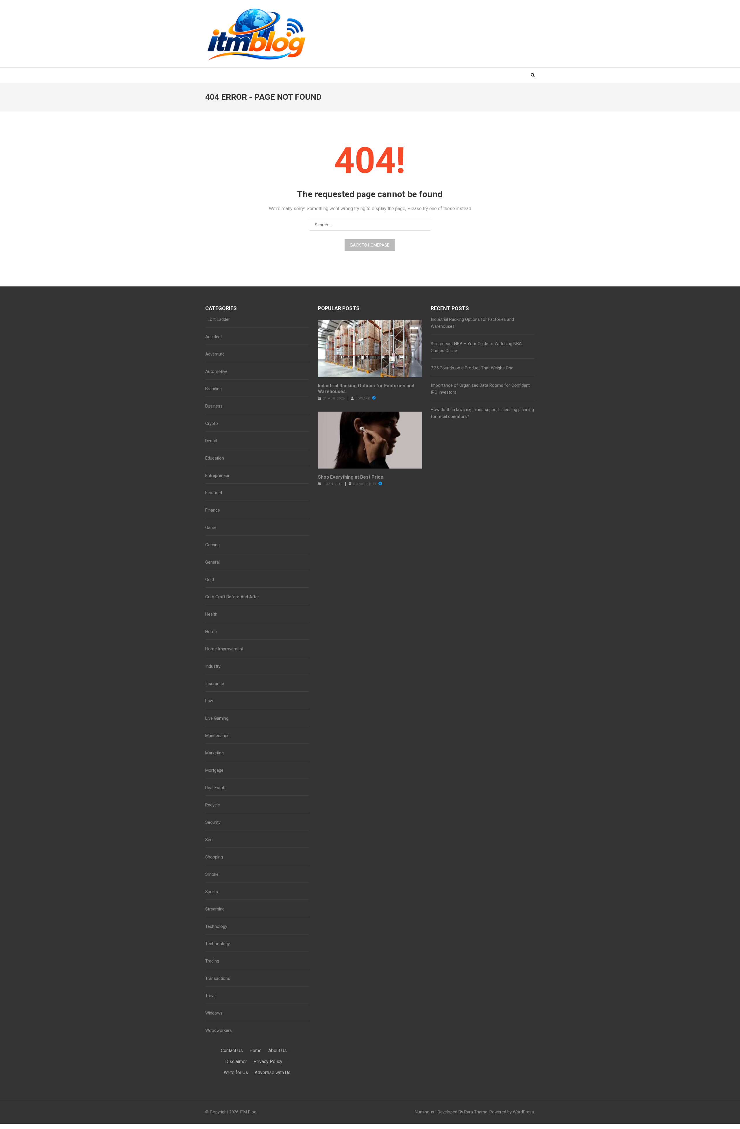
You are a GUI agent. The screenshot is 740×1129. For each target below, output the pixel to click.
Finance (212, 510)
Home (211, 631)
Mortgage (214, 770)
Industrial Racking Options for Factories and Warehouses (366, 388)
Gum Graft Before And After (232, 596)
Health (211, 614)
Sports (211, 891)
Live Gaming (216, 718)
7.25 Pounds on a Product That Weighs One (472, 368)
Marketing (214, 753)
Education (214, 458)
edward (363, 398)
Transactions (217, 978)
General (212, 562)
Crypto (211, 423)
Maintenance (217, 735)
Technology (216, 926)
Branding (213, 388)
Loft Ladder (217, 319)
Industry (213, 666)
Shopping (214, 857)
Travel (211, 995)
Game (211, 527)
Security (213, 822)
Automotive (216, 371)
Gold (209, 579)
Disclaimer (236, 1061)
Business (214, 406)
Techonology (217, 943)
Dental (211, 440)
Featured (213, 492)
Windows (214, 1013)
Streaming (215, 909)
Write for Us (236, 1072)
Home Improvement (224, 649)
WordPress (523, 1112)
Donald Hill (365, 484)
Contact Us (232, 1050)
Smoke (212, 874)
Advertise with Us (273, 1072)
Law (209, 701)
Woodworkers (218, 1030)
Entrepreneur (217, 475)
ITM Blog (248, 1112)
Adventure (215, 354)
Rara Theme (475, 1112)
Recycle (212, 805)
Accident (213, 336)
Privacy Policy (268, 1061)
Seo (209, 839)
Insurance (214, 683)
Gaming (212, 544)
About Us (277, 1050)
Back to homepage (369, 245)
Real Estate (216, 787)
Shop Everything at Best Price (350, 477)
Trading (212, 961)
